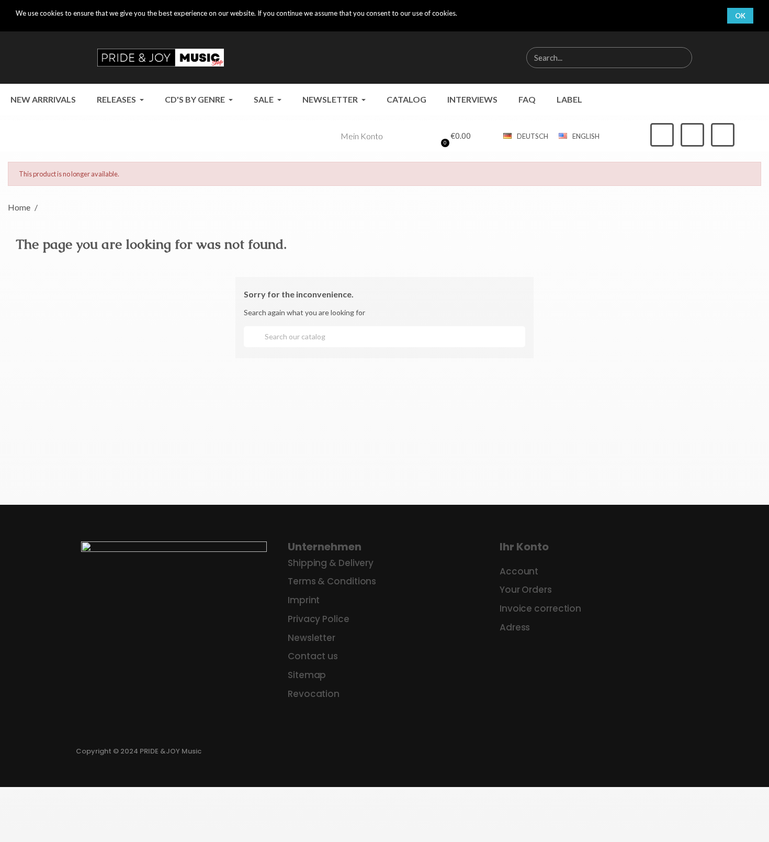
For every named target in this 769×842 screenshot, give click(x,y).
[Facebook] (662, 135)
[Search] (681, 58)
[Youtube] (722, 135)
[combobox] (592, 58)
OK (740, 16)
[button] (454, 136)
